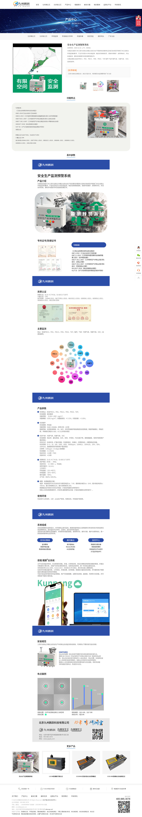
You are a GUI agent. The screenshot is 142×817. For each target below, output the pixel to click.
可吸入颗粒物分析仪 (64, 811)
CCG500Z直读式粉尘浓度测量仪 (86, 776)
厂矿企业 (111, 36)
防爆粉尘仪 (24, 811)
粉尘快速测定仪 (84, 811)
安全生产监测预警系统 (25, 776)
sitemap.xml (49, 809)
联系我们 (65, 796)
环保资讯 (118, 5)
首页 (37, 5)
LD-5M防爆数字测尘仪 (56, 776)
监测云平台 (107, 5)
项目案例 (97, 5)
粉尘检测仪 (74, 811)
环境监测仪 (32, 811)
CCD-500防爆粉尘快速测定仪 (116, 776)
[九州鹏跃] (21, 7)
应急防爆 (80, 36)
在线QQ (138, 250)
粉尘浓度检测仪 (51, 811)
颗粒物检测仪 (41, 811)
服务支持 (44, 796)
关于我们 (15, 796)
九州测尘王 (46, 5)
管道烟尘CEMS (67, 36)
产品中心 (68, 5)
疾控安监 (90, 36)
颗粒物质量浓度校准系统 (28, 814)
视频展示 (78, 5)
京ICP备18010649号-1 (49, 800)
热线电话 (138, 265)
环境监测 (55, 36)
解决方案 (87, 5)
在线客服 (138, 273)
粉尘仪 (92, 811)
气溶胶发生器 (16, 814)
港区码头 (101, 36)
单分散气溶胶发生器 (56, 814)
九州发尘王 (57, 5)
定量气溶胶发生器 (42, 814)
